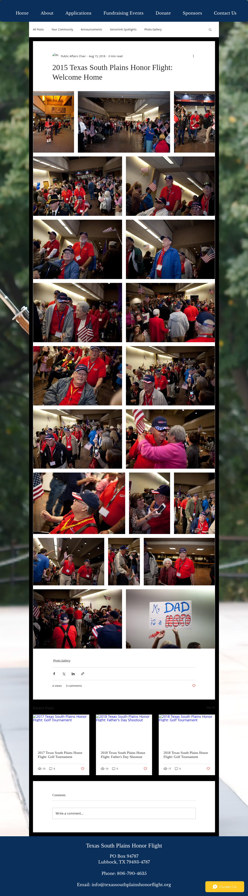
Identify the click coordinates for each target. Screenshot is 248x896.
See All (210, 707)
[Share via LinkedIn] (73, 674)
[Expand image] (53, 122)
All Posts (38, 29)
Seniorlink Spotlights (123, 29)
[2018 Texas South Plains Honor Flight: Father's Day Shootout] (124, 730)
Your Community (62, 29)
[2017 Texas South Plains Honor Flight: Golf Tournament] (61, 730)
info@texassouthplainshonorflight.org (131, 884)
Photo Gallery (153, 29)
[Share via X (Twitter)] (63, 674)
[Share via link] (82, 674)
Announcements (91, 29)
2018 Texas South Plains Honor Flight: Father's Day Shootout (123, 755)
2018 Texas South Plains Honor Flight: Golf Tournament (186, 755)
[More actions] (193, 56)
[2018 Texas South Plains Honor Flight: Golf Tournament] (187, 730)
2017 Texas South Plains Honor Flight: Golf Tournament (60, 755)
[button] (210, 29)
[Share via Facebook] (54, 674)
